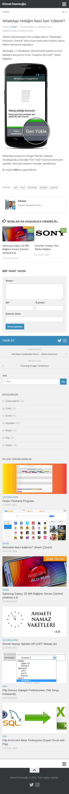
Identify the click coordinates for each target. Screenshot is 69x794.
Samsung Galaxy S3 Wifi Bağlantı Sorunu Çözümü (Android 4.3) (15, 249)
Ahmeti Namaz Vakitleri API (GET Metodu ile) (29, 643)
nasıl (23, 187)
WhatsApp (32, 187)
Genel (6, 12)
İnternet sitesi (13, 313)
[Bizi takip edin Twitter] (59, 340)
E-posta (41, 302)
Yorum (10, 280)
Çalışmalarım (12, 401)
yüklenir (53, 187)
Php (7, 437)
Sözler (8, 445)
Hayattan (10, 423)
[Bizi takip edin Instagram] (65, 340)
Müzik (8, 430)
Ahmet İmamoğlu (14, 4)
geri (15, 187)
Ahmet (14, 27)
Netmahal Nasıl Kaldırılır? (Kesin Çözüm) (27, 547)
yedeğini (43, 187)
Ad (8, 302)
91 (32, 230)
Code (8, 408)
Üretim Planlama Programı (18, 501)
